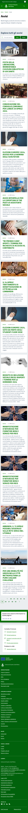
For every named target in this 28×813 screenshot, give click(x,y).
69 (15, 601)
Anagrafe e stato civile (6, 698)
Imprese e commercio (6, 714)
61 (14, 599)
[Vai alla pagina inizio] (3, 598)
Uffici (2, 677)
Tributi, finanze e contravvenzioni (9, 721)
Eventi (2, 748)
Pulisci (23, 37)
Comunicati (3, 734)
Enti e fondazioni (5, 679)
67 (9, 601)
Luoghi (2, 746)
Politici (2, 681)
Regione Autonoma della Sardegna (9, 1)
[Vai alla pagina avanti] (19, 601)
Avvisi (4, 59)
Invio (17, 37)
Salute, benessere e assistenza (8, 719)
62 (17, 599)
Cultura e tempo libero (6, 708)
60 (11, 599)
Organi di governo (5, 672)
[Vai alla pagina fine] (24, 601)
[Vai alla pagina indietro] (7, 598)
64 (24, 599)
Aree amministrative (6, 674)
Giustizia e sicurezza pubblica (8, 712)
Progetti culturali (5, 751)
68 (12, 601)
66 (5, 601)
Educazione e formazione (7, 710)
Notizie (2, 738)
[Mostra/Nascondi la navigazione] (2, 6)
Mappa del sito (17, 809)
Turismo (3, 724)
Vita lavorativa (4, 726)
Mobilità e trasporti (5, 717)
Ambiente (3, 696)
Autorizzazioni (4, 703)
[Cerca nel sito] (24, 6)
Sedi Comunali (4, 809)
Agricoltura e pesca (5, 694)
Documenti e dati (5, 686)
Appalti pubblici (4, 701)
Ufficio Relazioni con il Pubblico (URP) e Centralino (13, 770)
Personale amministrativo (7, 684)
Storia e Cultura (5, 753)
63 (21, 599)
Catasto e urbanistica (6, 705)
